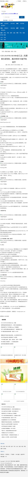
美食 (22, 446)
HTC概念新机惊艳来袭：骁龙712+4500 (9, 331)
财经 (4, 446)
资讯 (12, 51)
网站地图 (2, 456)
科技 (7, 446)
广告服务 (12, 454)
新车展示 (3, 25)
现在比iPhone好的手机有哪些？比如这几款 (10, 424)
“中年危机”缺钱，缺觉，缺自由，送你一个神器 (11, 339)
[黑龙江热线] (7, 8)
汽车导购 (22, 23)
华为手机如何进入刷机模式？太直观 (9, 337)
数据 (5, 34)
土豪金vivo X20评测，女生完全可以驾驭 (9, 437)
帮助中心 (25, 1)
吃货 (5, 39)
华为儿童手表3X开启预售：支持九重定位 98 (10, 411)
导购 (8, 32)
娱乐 (12, 446)
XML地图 (17, 454)
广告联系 (19, 1)
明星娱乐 (6, 28)
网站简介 (2, 454)
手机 (21, 32)
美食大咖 (13, 28)
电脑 (24, 32)
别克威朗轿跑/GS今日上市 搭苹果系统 (9, 419)
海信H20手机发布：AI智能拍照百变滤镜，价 (10, 434)
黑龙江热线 (11, 20)
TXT (6, 456)
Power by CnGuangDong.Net (6, 463)
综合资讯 (6, 23)
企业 (2, 37)
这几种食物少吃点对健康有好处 (7, 355)
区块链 (1, 34)
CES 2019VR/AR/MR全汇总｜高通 (8, 322)
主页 (3, 51)
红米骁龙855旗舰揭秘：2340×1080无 (8, 428)
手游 (5, 37)
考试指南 (22, 28)
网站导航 (2, 443)
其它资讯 (13, 23)
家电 (5, 32)
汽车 (14, 446)
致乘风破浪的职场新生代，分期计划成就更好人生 (11, 409)
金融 (14, 32)
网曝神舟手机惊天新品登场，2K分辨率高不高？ (11, 335)
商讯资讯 (3, 30)
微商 (11, 32)
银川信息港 (7, 316)
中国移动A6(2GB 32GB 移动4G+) (8, 432)
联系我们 (7, 454)
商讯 (25, 446)
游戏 (2, 39)
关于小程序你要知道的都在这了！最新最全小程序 (11, 415)
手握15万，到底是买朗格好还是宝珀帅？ (9, 430)
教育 (9, 446)
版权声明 (22, 454)
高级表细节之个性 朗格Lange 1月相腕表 (10, 327)
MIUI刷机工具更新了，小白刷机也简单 (9, 341)
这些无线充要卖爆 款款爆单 (7, 343)
